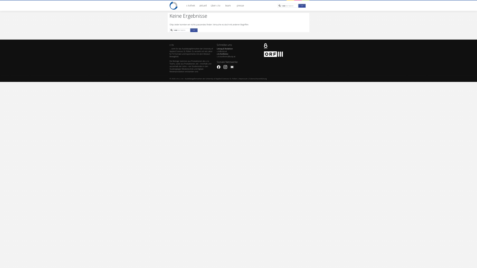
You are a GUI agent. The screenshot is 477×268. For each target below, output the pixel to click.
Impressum (243, 78)
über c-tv (215, 5)
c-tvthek (190, 5)
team (228, 5)
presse (240, 5)
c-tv (177, 78)
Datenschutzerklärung (258, 78)
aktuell (203, 5)
